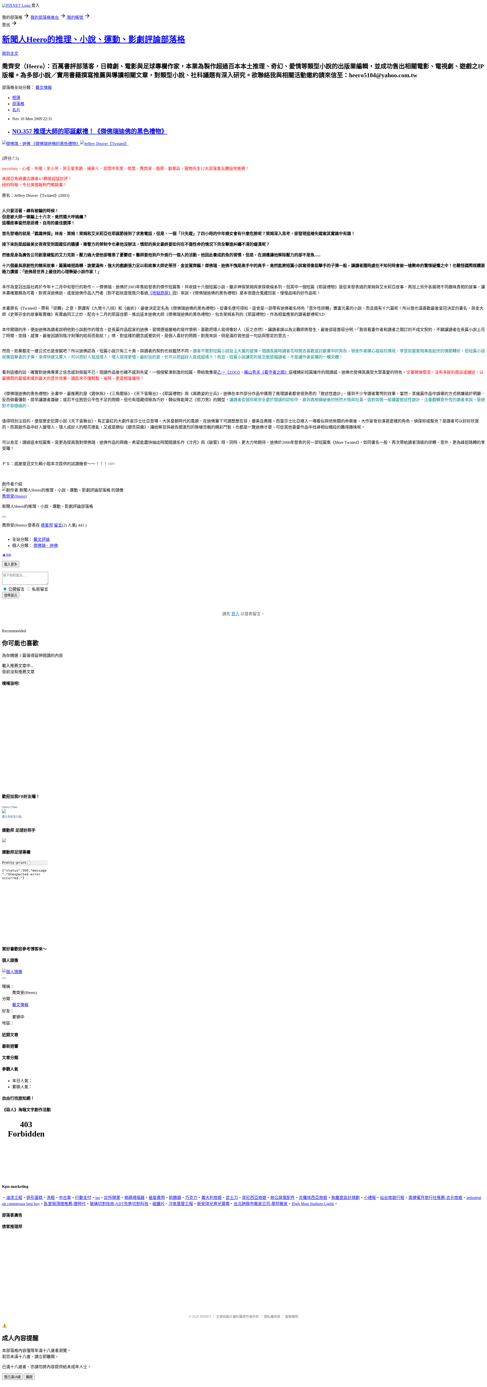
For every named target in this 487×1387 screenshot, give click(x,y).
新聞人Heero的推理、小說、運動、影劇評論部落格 (93, 39)
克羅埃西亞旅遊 (313, 1197)
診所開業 (112, 1197)
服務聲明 (291, 1316)
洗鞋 (51, 1197)
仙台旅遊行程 (392, 1197)
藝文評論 (41, 539)
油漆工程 (14, 1197)
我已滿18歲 (12, 1377)
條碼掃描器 (134, 1197)
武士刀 (232, 1197)
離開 (29, 1377)
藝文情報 (44, 87)
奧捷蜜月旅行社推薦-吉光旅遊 (435, 1197)
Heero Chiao (10, 807)
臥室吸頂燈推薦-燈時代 (65, 1204)
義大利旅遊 (211, 1197)
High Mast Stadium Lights (313, 1204)
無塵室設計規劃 (345, 1197)
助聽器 (175, 1197)
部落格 (18, 104)
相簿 (16, 98)
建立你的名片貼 (12, 816)
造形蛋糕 (34, 1197)
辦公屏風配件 (282, 1197)
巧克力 (191, 1197)
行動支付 (83, 1197)
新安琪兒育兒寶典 (213, 1204)
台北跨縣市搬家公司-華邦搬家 (261, 1204)
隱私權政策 (272, 1316)
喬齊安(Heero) (14, 496)
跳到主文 (10, 53)
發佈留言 (10, 595)
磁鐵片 (158, 1204)
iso (97, 1197)
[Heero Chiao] (4, 812)
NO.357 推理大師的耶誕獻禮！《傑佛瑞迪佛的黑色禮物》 (89, 131)
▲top (6, 554)
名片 (16, 110)
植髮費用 (157, 1197)
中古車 (65, 1197)
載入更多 (10, 564)
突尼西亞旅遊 (254, 1197)
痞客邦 (47, 525)
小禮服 (370, 1197)
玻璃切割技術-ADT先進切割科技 (119, 1204)
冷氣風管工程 (181, 1204)
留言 (58, 525)
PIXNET (205, 1316)
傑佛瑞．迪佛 (45, 545)
